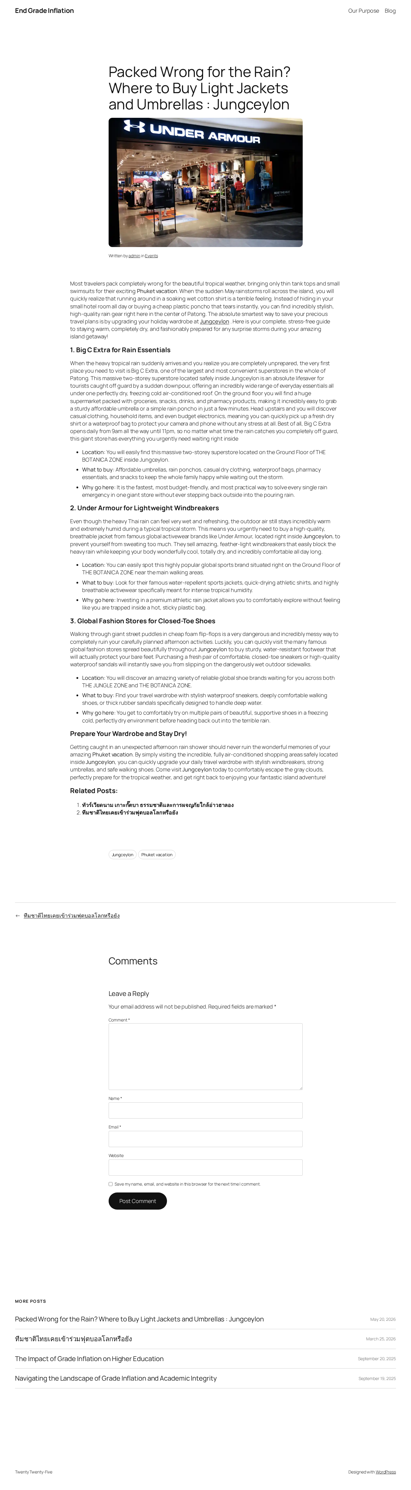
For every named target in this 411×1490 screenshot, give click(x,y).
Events (151, 255)
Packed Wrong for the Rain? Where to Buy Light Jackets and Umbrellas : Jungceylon (139, 1319)
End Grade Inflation (44, 10)
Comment (119, 1020)
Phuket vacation (156, 854)
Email (115, 1127)
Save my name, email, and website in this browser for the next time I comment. (187, 1184)
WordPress (386, 1472)
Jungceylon (122, 854)
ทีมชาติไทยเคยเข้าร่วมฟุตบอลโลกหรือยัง (130, 812)
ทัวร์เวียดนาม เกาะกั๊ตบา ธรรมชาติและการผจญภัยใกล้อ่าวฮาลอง (158, 804)
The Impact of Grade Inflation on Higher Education (89, 1359)
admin (134, 255)
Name (115, 1098)
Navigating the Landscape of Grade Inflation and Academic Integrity (116, 1378)
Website (116, 1155)
